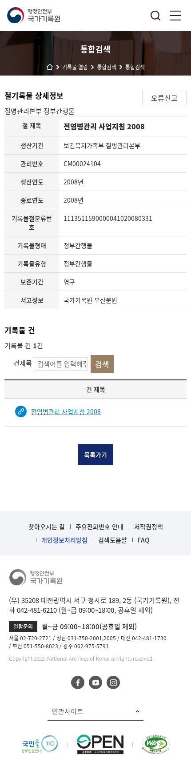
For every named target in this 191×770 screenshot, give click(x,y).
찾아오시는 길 (46, 526)
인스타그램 (113, 682)
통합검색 (155, 15)
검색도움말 (112, 539)
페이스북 (77, 682)
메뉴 (175, 15)
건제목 (22, 363)
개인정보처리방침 (64, 539)
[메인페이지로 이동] (33, 15)
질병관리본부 (24, 111)
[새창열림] (40, 739)
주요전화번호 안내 (99, 526)
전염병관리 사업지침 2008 (66, 411)
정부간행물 (59, 111)
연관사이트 (67, 711)
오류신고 (164, 97)
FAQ (144, 539)
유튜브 (95, 682)
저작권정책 (148, 526)
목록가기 (95, 454)
